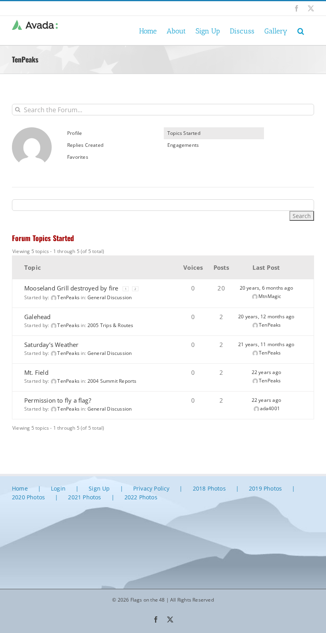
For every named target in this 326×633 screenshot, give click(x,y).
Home (20, 488)
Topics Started (183, 133)
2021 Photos (84, 497)
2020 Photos (28, 497)
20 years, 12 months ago (266, 316)
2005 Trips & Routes (110, 325)
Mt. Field (36, 372)
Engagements (183, 145)
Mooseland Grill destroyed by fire (71, 288)
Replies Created (85, 145)
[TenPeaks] (32, 130)
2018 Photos (209, 488)
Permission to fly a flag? (57, 400)
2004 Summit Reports (112, 381)
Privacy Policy (151, 488)
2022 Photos (140, 497)
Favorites (77, 157)
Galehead (37, 317)
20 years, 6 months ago (266, 287)
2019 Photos (265, 488)
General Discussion (109, 297)
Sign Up (99, 488)
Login (58, 488)
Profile (74, 133)
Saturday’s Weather (51, 345)
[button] (300, 30)
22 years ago (266, 372)
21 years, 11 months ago (266, 344)
